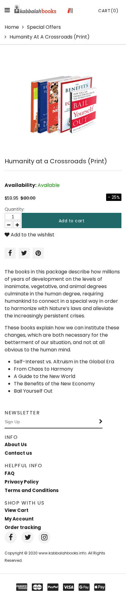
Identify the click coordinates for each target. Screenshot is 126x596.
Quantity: (14, 209)
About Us (16, 444)
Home (12, 27)
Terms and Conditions (32, 490)
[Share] (10, 253)
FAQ (9, 473)
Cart (108, 11)
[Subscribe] (101, 422)
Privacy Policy (22, 482)
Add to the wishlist (31, 234)
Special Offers (44, 27)
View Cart (16, 510)
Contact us (18, 453)
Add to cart (72, 221)
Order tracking (23, 527)
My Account (19, 519)
